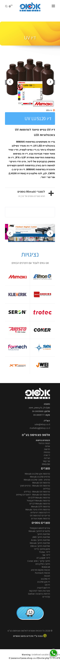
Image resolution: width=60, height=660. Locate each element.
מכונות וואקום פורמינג (40, 569)
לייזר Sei (46, 554)
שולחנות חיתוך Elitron (40, 545)
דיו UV (49, 110)
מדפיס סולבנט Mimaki (40, 476)
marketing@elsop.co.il (40, 428)
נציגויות (47, 452)
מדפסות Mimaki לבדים (40, 503)
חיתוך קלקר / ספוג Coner (38, 560)
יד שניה (47, 455)
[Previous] (10, 82)
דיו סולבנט (45, 578)
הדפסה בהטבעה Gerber (39, 593)
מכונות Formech (42, 572)
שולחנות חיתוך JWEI (41, 537)
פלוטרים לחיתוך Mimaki (39, 531)
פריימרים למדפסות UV (40, 515)
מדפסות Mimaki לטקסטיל (38, 500)
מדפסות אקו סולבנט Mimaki (37, 473)
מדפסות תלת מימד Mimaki (38, 509)
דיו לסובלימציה (43, 587)
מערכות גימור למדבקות (39, 590)
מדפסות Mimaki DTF (40, 506)
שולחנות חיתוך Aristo (40, 540)
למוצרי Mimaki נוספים (31, 191)
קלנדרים (46, 596)
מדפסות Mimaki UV (41, 482)
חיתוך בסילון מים (43, 563)
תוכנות (47, 575)
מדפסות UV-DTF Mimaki (39, 497)
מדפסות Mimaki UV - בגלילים (37, 491)
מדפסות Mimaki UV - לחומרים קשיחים (33, 494)
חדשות (47, 449)
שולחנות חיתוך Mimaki (40, 542)
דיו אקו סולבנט (43, 581)
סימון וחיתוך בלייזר (42, 548)
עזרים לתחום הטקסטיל (40, 528)
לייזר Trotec (44, 551)
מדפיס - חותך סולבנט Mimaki (37, 479)
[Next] (50, 82)
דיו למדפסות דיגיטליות (40, 512)
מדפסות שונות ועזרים (40, 518)
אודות (47, 446)
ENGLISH (46, 464)
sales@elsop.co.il (42, 424)
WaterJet (46, 566)
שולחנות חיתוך (43, 534)
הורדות (47, 458)
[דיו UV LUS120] (30, 82)
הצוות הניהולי (44, 443)
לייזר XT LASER (43, 557)
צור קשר (46, 461)
